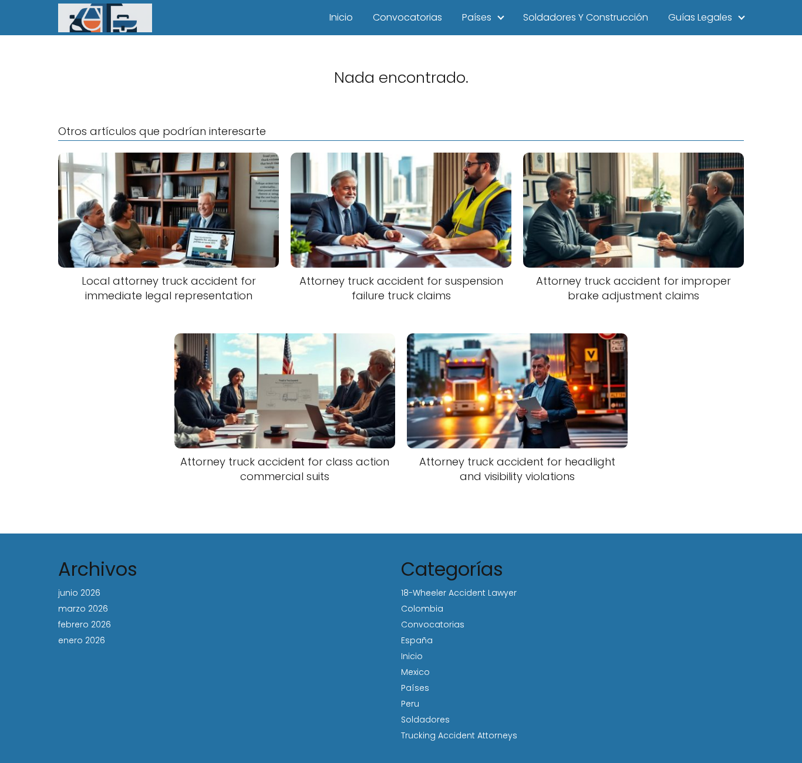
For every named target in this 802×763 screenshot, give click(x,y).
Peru (410, 704)
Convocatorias (407, 17)
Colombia (422, 609)
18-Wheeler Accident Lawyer (459, 593)
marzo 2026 (83, 609)
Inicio (341, 17)
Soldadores (425, 719)
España (417, 640)
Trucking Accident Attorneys (459, 735)
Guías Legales (700, 17)
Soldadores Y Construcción (585, 17)
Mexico (415, 672)
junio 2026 (79, 593)
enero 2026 (81, 640)
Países (476, 17)
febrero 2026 (84, 624)
